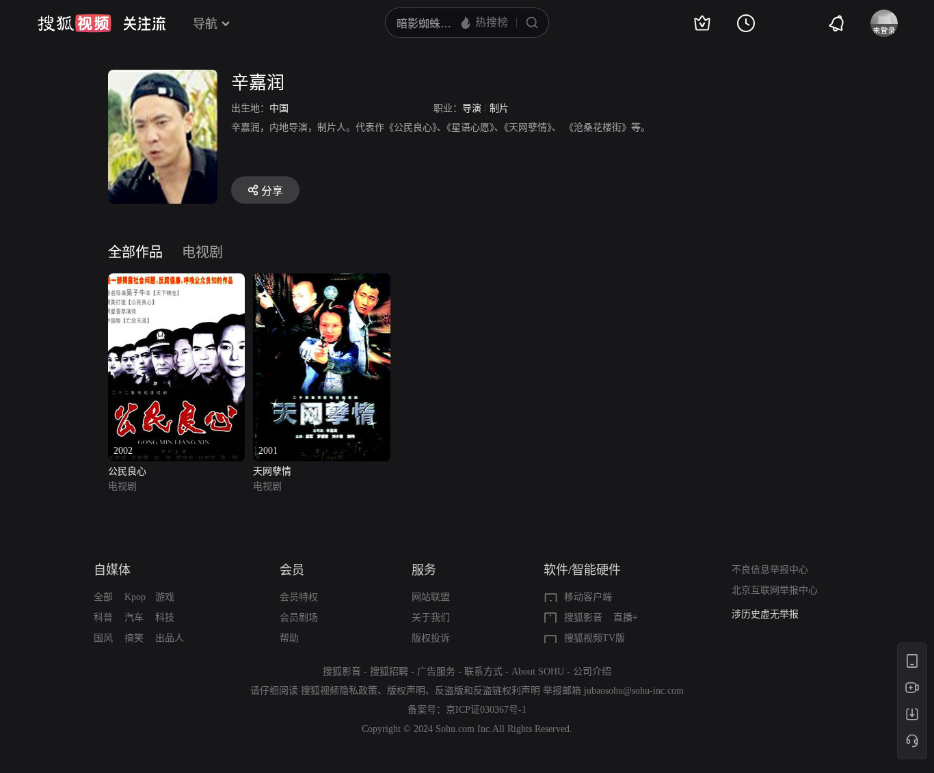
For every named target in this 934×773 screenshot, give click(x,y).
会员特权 (299, 597)
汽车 (134, 617)
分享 (272, 191)
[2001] (321, 281)
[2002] (176, 281)
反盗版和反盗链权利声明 (487, 691)
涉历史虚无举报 (765, 614)
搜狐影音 (583, 617)
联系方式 (483, 671)
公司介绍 (592, 671)
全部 (103, 597)
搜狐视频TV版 (594, 638)
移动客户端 (588, 597)
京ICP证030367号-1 (486, 710)
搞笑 (134, 638)
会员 (292, 570)
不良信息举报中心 (770, 570)
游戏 (164, 597)
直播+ (625, 617)
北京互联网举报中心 (775, 590)
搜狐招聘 (389, 671)
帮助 (289, 638)
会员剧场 (299, 617)
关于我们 (431, 617)
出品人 (169, 638)
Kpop (135, 597)
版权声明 (406, 691)
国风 (103, 638)
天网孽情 (272, 471)
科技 (164, 617)
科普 (103, 617)
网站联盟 (431, 597)
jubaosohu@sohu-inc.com (634, 691)
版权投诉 (431, 638)
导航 (205, 24)
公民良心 (127, 471)
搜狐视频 (74, 23)
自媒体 (112, 570)
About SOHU (537, 671)
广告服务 (436, 671)
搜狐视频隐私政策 (339, 691)
